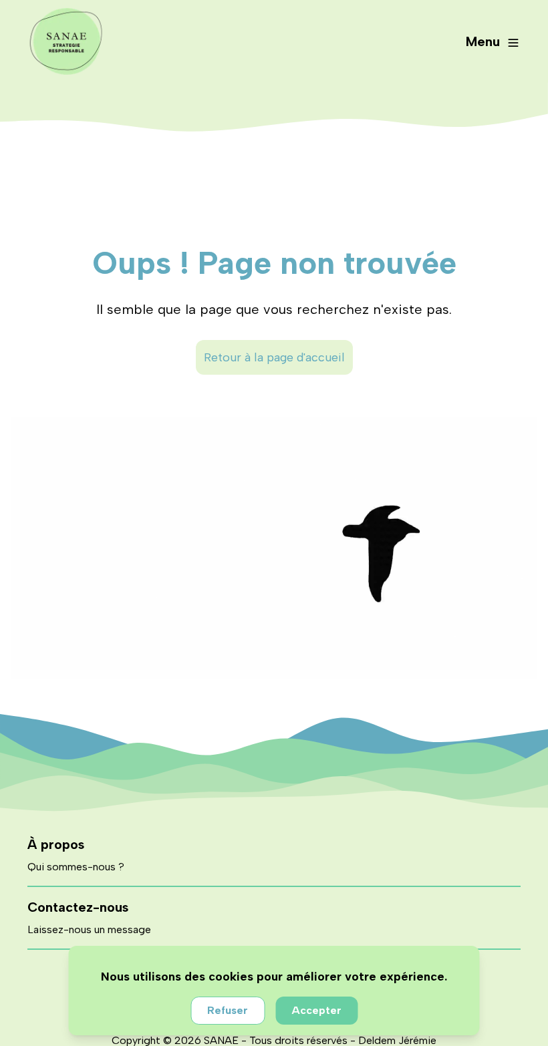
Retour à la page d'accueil (274, 357)
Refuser (227, 1010)
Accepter (316, 1010)
